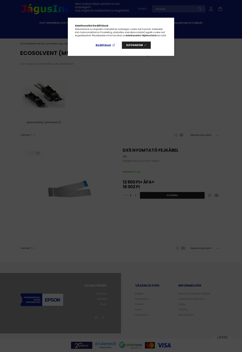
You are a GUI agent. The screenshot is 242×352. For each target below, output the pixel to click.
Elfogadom (134, 45)
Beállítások (103, 45)
